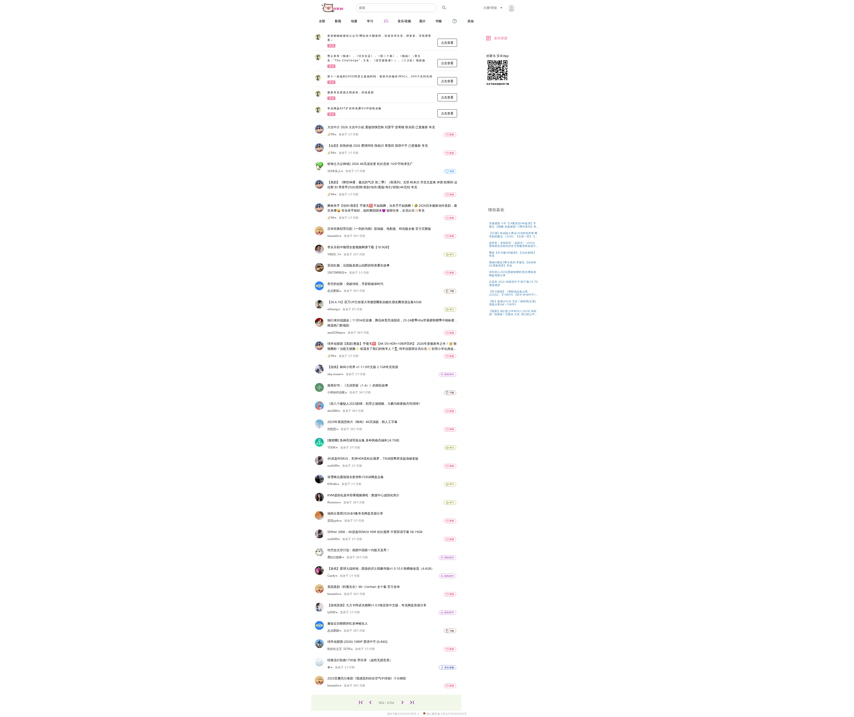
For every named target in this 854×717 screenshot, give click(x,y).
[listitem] (386, 41)
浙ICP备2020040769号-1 (403, 713)
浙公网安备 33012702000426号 (446, 713)
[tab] (322, 21)
